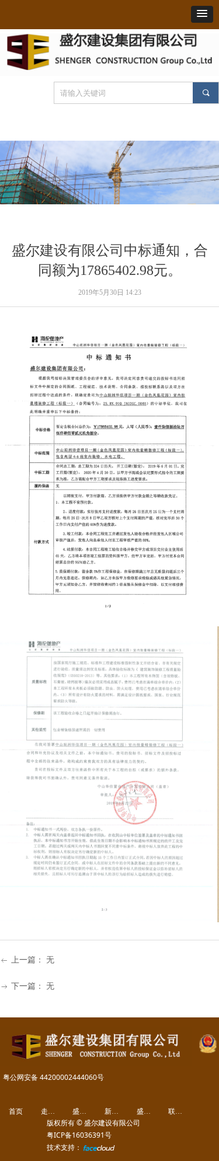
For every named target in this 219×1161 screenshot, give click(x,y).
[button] (202, 14)
